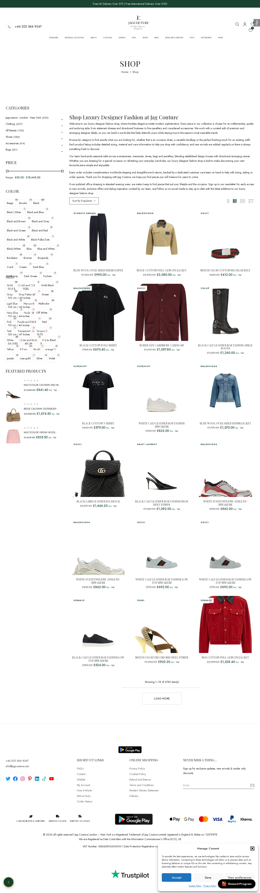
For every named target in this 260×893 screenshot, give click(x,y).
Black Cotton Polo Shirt (98, 345)
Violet (52, 358)
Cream (23, 267)
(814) (22, 143)
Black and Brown (16, 221)
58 (34, 294)
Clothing (10, 124)
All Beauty (11, 130)
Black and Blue (35, 212)
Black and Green (16, 230)
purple (10, 358)
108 (16, 282)
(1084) (16, 137)
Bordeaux (12, 258)
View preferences (239, 877)
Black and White (16, 240)
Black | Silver (14, 212)
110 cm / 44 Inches (19, 316)
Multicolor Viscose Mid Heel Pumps (161, 657)
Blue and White (45, 249)
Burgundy (43, 258)
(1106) (21, 130)
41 (46, 355)
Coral (10, 267)
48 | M (28, 343)
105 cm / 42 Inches (19, 307)
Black (36, 203)
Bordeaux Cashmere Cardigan (162, 345)
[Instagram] (22, 778)
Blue (29, 249)
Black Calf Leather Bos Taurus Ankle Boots (225, 347)
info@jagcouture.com (17, 766)
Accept (176, 877)
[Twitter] (8, 778)
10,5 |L (12, 289)
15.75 (40, 334)
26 (21, 254)
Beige (10, 203)
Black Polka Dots (40, 240)
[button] (252, 848)
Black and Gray (40, 221)
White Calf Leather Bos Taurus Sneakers (162, 425)
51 (33, 303)
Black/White (14, 249)
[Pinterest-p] (29, 778)
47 (28, 236)
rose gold (25, 358)
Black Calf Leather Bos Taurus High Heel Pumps (161, 503)
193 (16, 199)
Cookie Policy (195, 886)
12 (29, 218)
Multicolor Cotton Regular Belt (225, 270)
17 (21, 272)
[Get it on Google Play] (130, 747)
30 (39, 349)
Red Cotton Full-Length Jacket (225, 657)
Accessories (12, 143)
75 (31, 199)
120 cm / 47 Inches (19, 334)
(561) (14, 149)
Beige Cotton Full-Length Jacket (162, 270)
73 (36, 340)
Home (124, 72)
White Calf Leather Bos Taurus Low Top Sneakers (162, 581)
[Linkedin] (37, 778)
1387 (42, 199)
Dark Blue (38, 267)
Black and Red (40, 230)
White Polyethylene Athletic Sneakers (225, 503)
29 (33, 322)
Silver (40, 358)
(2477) (19, 124)
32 (17, 355)
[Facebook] (15, 778)
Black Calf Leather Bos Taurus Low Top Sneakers (98, 659)
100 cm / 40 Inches (19, 298)
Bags (8, 149)
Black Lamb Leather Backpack (98, 501)
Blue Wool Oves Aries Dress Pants (98, 270)
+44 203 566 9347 (28, 26)
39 (24, 245)
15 (51, 227)
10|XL (26, 289)
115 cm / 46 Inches (19, 325)
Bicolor (23, 203)
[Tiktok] (44, 778)
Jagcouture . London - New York (23, 118)
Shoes (9, 137)
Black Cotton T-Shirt (98, 423)
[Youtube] (51, 778)
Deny (208, 877)
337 (34, 245)
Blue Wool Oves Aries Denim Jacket (225, 423)
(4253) (45, 118)
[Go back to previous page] (8, 882)
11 (52, 254)
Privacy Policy (209, 886)
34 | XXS (13, 343)
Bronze (28, 258)
